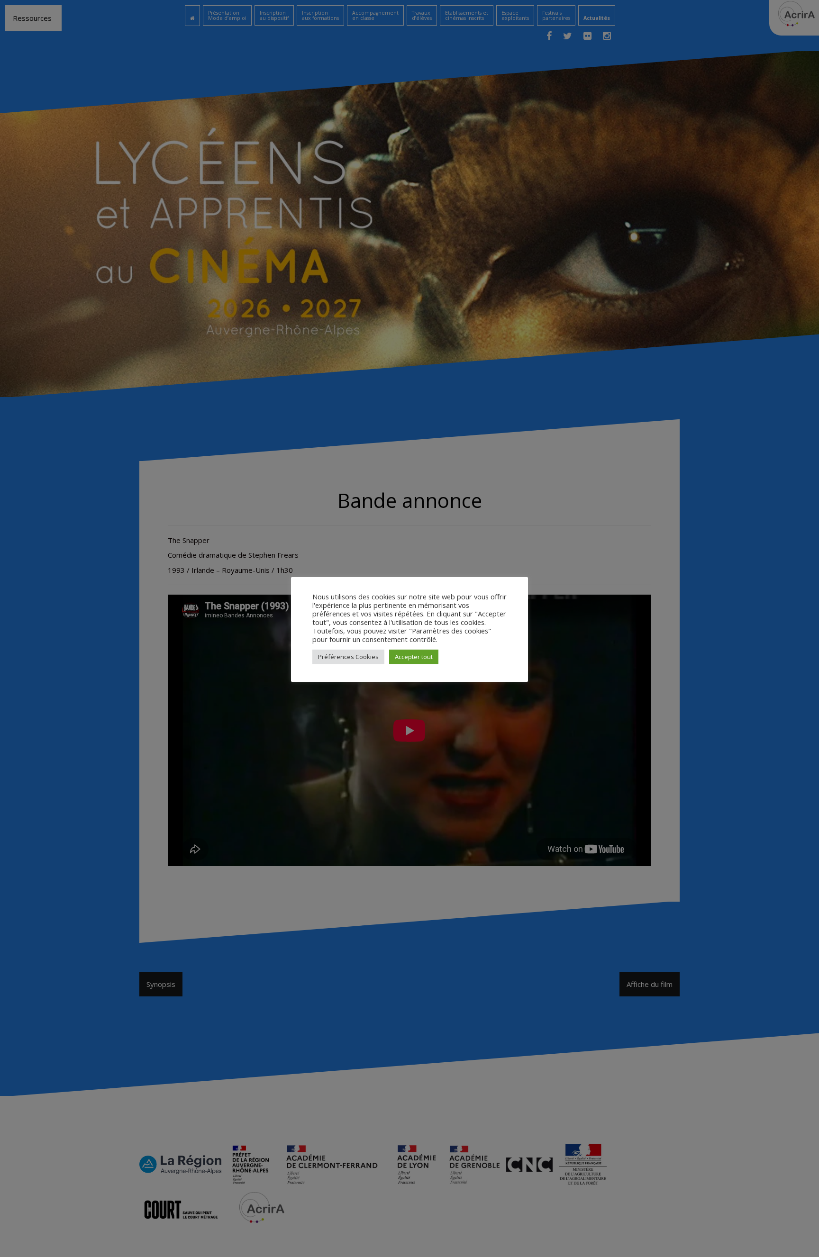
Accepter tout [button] (414, 656)
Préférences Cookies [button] (348, 656)
